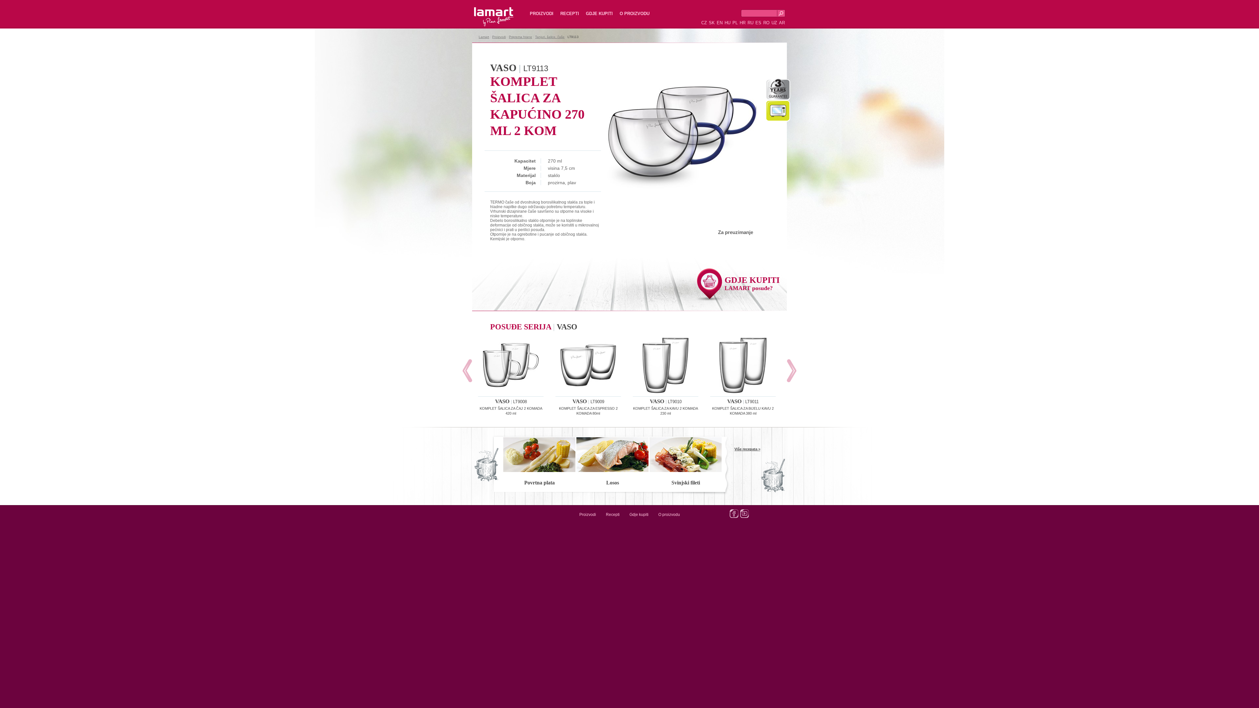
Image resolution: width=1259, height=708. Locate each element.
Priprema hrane (520, 37)
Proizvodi (541, 13)
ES (758, 22)
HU (727, 22)
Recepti (569, 13)
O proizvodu (634, 13)
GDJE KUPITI (752, 283)
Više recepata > (747, 449)
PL (735, 22)
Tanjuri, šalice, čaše (550, 37)
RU (750, 22)
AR (782, 22)
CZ (704, 22)
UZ (774, 22)
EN (720, 22)
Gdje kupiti (599, 13)
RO (766, 22)
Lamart (487, 11)
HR (743, 22)
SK (712, 22)
